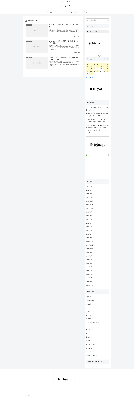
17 (91, 69)
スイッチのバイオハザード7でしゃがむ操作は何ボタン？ (97, 109)
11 (94, 66)
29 (107, 71)
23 (87, 71)
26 (97, 71)
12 (97, 66)
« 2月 (87, 77)
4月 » (91, 77)
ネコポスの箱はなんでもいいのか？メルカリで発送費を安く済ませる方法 (97, 121)
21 (104, 69)
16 (87, 69)
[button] (108, 20)
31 (91, 73)
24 (91, 71)
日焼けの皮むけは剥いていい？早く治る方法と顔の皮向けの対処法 (97, 115)
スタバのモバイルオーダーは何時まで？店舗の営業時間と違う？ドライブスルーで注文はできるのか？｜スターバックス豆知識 (97, 129)
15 (107, 66)
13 (101, 66)
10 (91, 66)
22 (107, 69)
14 (104, 66)
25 (94, 71)
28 (104, 71)
